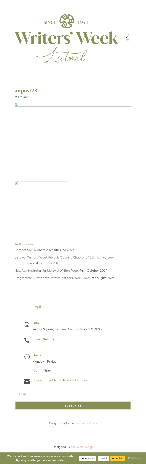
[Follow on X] (69, 434)
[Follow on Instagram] (76, 434)
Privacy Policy (87, 423)
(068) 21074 (40, 345)
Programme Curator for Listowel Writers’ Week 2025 (53, 278)
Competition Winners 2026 (34, 250)
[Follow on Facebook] (62, 434)
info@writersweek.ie (46, 313)
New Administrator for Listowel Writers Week (47, 270)
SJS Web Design (82, 447)
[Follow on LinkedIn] (84, 434)
